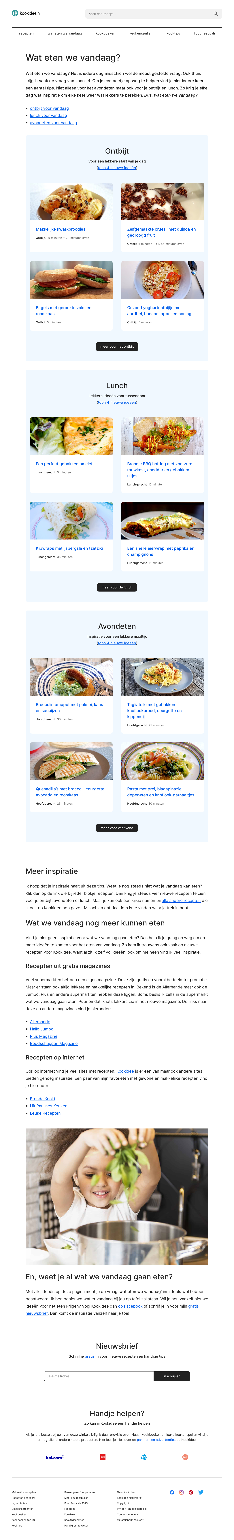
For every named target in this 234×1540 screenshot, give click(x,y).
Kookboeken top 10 (23, 1519)
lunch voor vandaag (48, 115)
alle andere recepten (181, 900)
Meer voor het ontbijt (117, 346)
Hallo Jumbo (41, 1029)
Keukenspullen (140, 33)
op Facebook (130, 1306)
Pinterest (191, 1492)
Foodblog (70, 1508)
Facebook (172, 1492)
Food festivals (205, 33)
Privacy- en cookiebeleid (132, 1508)
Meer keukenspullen (76, 1497)
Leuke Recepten (45, 1113)
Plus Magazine (43, 1036)
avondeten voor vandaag (53, 122)
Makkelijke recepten (24, 1492)
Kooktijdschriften (74, 1519)
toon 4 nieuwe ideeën (117, 168)
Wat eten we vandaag (65, 33)
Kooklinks (70, 1514)
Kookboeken (105, 33)
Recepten (26, 33)
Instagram (181, 1492)
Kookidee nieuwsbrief (129, 1497)
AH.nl (144, 1457)
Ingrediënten (19, 1503)
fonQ (185, 1457)
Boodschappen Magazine (54, 1043)
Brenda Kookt (42, 1098)
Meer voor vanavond (117, 828)
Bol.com (55, 1457)
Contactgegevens (127, 1514)
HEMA (102, 1457)
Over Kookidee (126, 1492)
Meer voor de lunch (117, 587)
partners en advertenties (156, 1440)
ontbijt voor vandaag (49, 108)
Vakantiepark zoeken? (130, 1519)
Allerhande (40, 1021)
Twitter (201, 1492)
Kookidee (125, 1071)
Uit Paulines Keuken (48, 1105)
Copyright (123, 1503)
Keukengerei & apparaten (79, 1492)
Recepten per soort (23, 1497)
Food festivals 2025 (76, 1503)
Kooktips (173, 33)
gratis (90, 1356)
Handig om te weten (76, 1525)
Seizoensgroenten (22, 1508)
